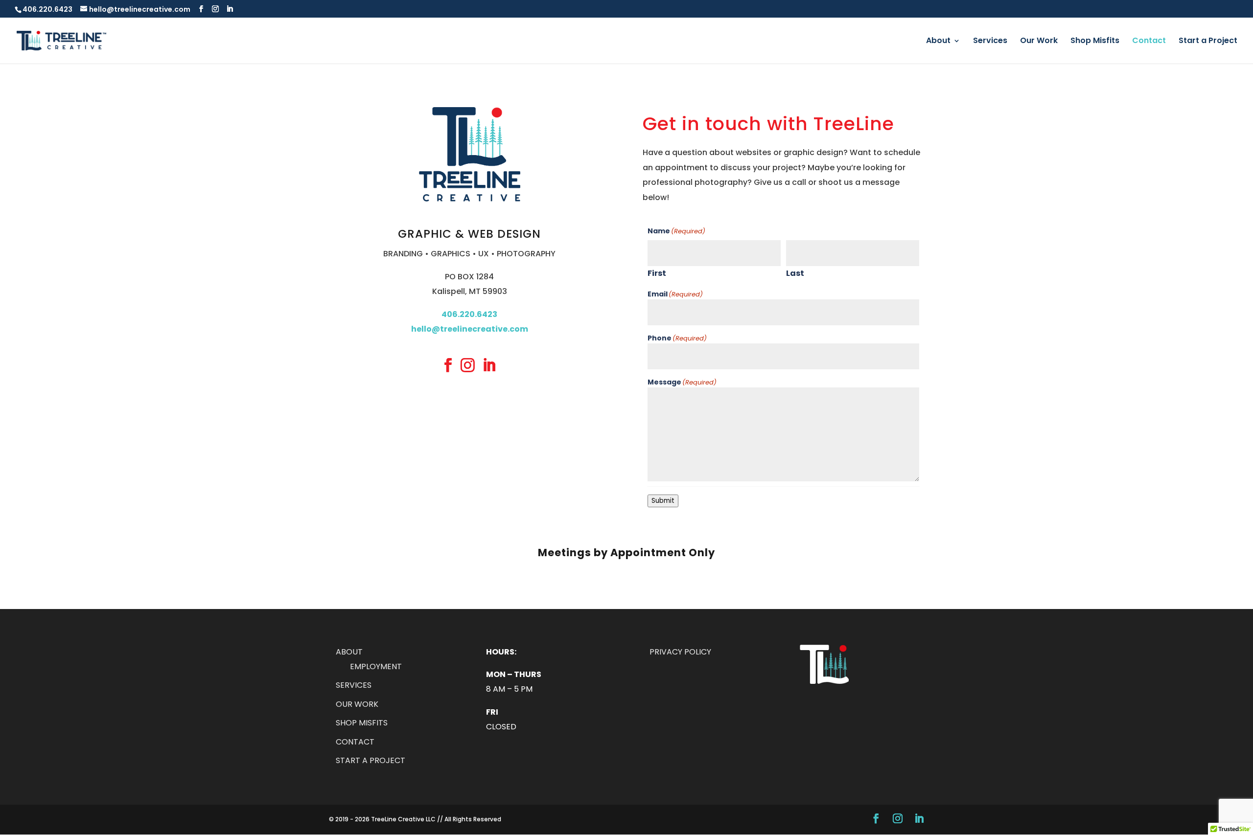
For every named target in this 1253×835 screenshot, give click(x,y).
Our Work (1039, 41)
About (938, 41)
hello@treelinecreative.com (469, 329)
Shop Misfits (1094, 41)
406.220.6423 (47, 9)
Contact (1149, 41)
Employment (376, 666)
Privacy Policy (680, 651)
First (657, 273)
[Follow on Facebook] (448, 365)
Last (795, 273)
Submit (662, 500)
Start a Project (1208, 41)
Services (990, 41)
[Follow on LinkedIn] (489, 365)
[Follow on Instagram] (468, 365)
